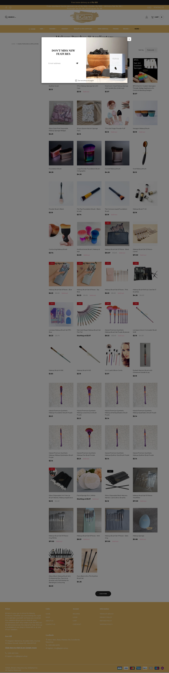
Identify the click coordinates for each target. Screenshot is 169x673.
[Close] (129, 39)
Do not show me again (86, 80)
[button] (77, 63)
